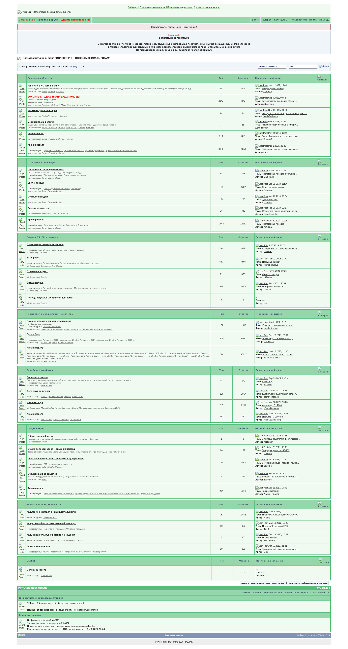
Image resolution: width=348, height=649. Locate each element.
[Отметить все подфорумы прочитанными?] (22, 101)
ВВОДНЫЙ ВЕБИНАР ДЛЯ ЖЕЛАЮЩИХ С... (284, 113)
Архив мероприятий (94, 150)
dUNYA (67, 396)
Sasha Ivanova (86, 329)
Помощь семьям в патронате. (277, 325)
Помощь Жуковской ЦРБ (275, 526)
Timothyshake (271, 214)
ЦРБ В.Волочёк (270, 199)
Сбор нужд (76, 188)
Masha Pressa (55, 467)
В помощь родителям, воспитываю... (281, 439)
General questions (36, 570)
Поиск (313, 20)
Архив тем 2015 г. (125, 340)
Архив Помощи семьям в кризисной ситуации (65, 353)
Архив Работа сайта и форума (59, 494)
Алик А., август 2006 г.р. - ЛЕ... (277, 354)
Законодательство (52, 383)
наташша (46, 342)
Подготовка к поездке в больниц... (279, 174)
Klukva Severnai (65, 342)
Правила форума (47, 20)
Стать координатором (273, 187)
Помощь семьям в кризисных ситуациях (49, 321)
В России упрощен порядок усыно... (280, 463)
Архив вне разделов (150, 494)
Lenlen (52, 266)
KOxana (268, 227)
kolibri (44, 467)
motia (54, 342)
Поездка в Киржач (271, 262)
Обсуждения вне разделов (42, 474)
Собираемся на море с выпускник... (280, 248)
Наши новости (36, 133)
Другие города (36, 183)
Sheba (44, 253)
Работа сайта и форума (40, 436)
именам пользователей (86, 610)
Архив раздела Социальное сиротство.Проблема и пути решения (107, 494)
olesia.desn (46, 329)
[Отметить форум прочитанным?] (22, 88)
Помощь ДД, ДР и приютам (42, 237)
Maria (44, 91)
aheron (51, 91)
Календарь (280, 20)
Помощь (324, 20)
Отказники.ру (27, 20)
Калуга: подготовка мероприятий (59, 552)
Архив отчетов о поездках (95, 288)
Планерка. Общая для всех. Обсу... (280, 514)
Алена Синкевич (63, 408)
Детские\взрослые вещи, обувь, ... (279, 101)
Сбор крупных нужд (53, 175)
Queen (59, 266)
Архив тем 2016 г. (107, 340)
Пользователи (298, 20)
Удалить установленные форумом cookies (262, 583)
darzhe (91, 626)
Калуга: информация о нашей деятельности (51, 512)
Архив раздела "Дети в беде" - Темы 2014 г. (180, 356)
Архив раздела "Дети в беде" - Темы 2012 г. (92, 356)
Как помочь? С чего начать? (43, 85)
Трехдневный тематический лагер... (280, 549)
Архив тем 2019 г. (51, 340)
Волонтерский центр (40, 78)
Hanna (267, 517)
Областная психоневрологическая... (280, 211)
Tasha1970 (46, 575)
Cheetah (268, 251)
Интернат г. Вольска (272, 286)
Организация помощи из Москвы (46, 169)
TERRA (61, 128)
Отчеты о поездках (38, 196)
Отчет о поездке (270, 274)
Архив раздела (36, 145)
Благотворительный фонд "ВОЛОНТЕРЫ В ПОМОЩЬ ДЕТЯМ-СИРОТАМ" (66, 58)
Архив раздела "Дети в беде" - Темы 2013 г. (136, 356)
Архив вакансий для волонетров (121, 150)
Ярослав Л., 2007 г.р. (272, 417)
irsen (265, 128)
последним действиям (61, 610)
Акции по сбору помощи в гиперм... (280, 124)
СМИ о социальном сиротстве (58, 464)
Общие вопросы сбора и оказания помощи (52, 449)
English (31, 561)
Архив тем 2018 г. (70, 340)
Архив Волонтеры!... (74, 150)
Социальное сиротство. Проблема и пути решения (56, 458)
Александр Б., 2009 (272, 405)
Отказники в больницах (42, 162)
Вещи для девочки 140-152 (275, 450)
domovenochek (56, 396)
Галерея (266, 20)
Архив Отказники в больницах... (74, 225)
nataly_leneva (271, 328)
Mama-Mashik (47, 408)
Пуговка (267, 91)
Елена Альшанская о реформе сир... (280, 136)
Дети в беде (33, 334)
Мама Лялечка (68, 105)
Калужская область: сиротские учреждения (51, 535)
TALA (266, 529)
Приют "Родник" (270, 537)
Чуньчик (60, 91)
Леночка (46, 105)
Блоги (255, 20)
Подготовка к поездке (273, 224)
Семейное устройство (40, 370)
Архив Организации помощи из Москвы (62, 288)
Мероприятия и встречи (41, 122)
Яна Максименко (272, 420)
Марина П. (269, 177)
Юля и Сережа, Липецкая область (279, 394)
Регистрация (189, 27)
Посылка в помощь (52, 326)
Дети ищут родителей (39, 391)
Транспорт (49, 102)
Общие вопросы (37, 429)
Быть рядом (33, 257)
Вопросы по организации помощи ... (280, 476)
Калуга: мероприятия (38, 546)
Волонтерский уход (39, 208)
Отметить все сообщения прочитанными (306, 583)
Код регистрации (270, 491)
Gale (266, 552)
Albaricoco (268, 104)
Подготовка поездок (69, 263)
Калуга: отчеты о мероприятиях (91, 552)
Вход (178, 27)
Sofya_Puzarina (49, 128)
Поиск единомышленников (56, 188)
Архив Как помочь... (53, 150)
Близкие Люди (35, 402)
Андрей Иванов (271, 494)
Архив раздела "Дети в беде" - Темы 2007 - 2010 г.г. (143, 353)
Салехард (267, 381)
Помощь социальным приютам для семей (50, 297)
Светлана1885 (112, 408)
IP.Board (172, 642)
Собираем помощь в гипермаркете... (280, 149)
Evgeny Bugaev (55, 178)
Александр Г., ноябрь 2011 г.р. (277, 338)
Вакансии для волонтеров (42, 110)
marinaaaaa (46, 419)
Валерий (267, 139)
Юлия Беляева (271, 408)
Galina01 (55, 105)
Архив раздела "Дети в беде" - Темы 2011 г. (48, 356)
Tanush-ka (47, 214)
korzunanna (46, 386)
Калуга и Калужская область (44, 504)
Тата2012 (269, 341)
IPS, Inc (188, 642)
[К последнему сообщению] (261, 85)
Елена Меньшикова (81, 408)
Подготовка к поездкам (75, 175)
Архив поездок (51, 225)
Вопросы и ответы (37, 377)
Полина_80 (71, 128)
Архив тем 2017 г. (88, 340)
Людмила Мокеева (103, 329)
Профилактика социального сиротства (50, 314)
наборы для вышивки (273, 88)
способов (244, 44)
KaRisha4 (268, 442)
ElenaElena (269, 540)
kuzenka (268, 202)
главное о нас (50, 517)
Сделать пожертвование (75, 20)
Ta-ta (44, 178)
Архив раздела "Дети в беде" (102, 353)
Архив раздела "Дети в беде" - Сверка (189, 353)
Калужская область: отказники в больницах (51, 523)
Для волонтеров (51, 263)
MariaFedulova (270, 116)
